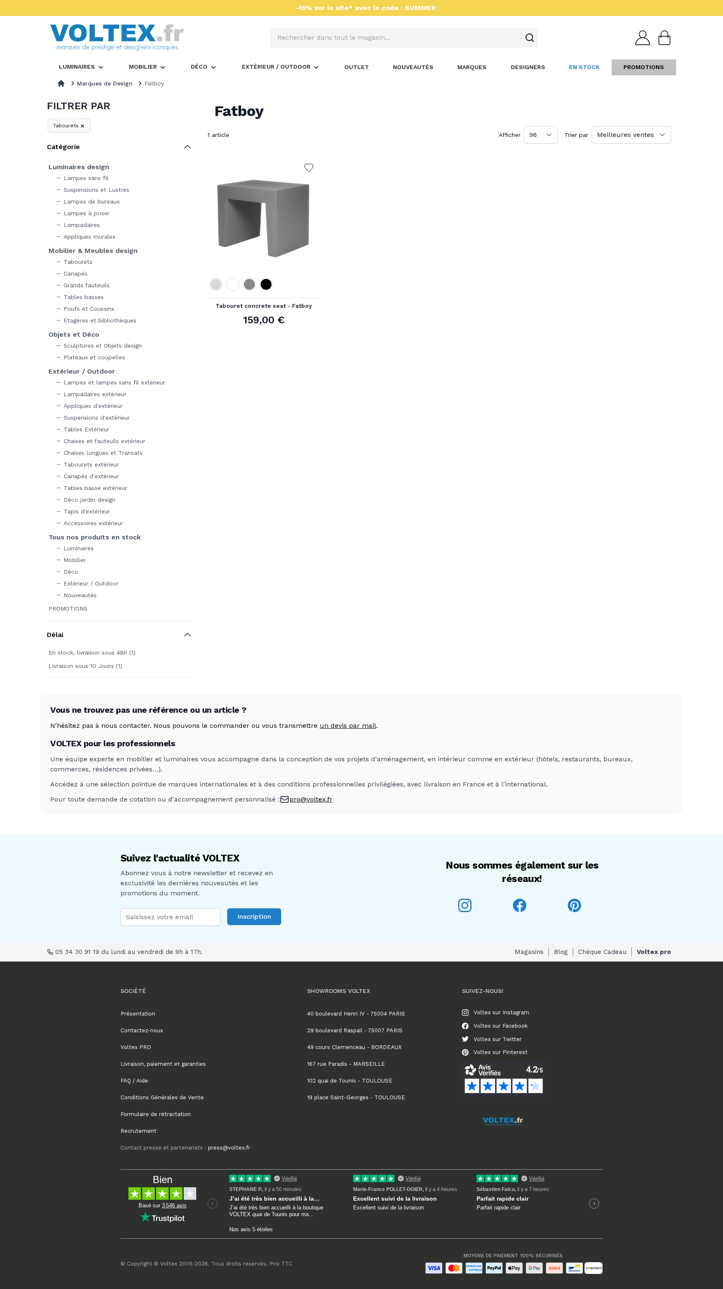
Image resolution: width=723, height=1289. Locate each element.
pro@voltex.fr (311, 799)
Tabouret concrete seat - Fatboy (263, 305)
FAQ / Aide (134, 1081)
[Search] (529, 38)
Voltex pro (654, 952)
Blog (561, 952)
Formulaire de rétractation (155, 1114)
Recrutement (138, 1131)
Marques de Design (105, 83)
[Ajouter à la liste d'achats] (308, 167)
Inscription (254, 916)
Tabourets (66, 126)
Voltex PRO (135, 1047)
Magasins (529, 952)
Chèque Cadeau (602, 952)
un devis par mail (348, 726)
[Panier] (662, 37)
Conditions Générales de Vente (162, 1097)
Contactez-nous (141, 1030)
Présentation (137, 1014)
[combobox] (404, 38)
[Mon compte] (640, 37)
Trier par (576, 134)
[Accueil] (61, 83)
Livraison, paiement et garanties (163, 1064)
